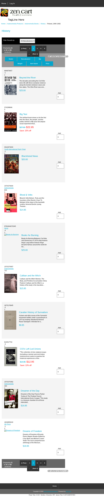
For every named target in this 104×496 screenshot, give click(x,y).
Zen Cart (68, 491)
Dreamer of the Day (30, 390)
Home (3, 3)
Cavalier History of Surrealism (33, 312)
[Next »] (35, 54)
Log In (12, 3)
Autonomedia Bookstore (51, 491)
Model (11, 59)
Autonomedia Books (32, 24)
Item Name (34, 63)
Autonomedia (9, 188)
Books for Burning (29, 235)
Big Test (23, 114)
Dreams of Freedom (32, 431)
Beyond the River (27, 77)
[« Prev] (23, 48)
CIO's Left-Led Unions (30, 349)
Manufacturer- (26, 59)
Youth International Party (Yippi (15, 149)
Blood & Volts (26, 195)
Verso (6, 228)
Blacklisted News (30, 156)
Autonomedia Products (15, 24)
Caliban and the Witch (30, 275)
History (43, 24)
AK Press (7, 424)
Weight (20, 63)
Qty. (40, 59)
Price (47, 63)
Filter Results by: (9, 40)
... (29, 54)
